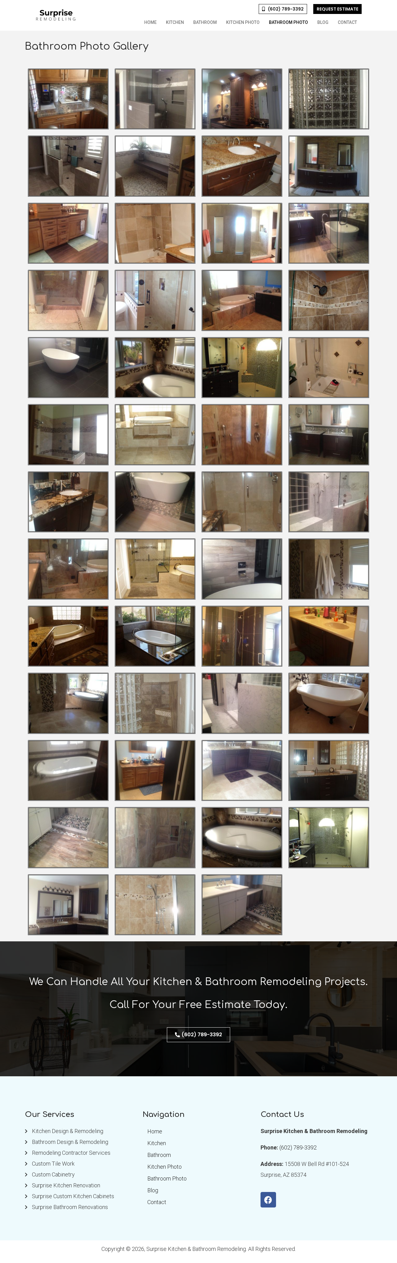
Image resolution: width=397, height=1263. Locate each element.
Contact (347, 22)
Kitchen (175, 22)
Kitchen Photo (243, 22)
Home (150, 22)
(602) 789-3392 (298, 1147)
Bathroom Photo (288, 22)
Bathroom (205, 22)
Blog (322, 22)
